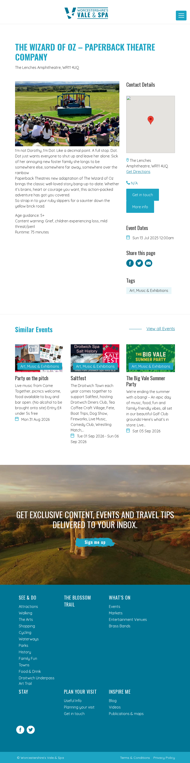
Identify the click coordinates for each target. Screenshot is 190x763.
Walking (25, 613)
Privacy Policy (164, 758)
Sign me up (95, 542)
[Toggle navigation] (181, 15)
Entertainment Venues (128, 619)
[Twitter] (31, 732)
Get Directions (138, 171)
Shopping (27, 626)
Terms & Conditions (135, 758)
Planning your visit (79, 707)
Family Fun (28, 658)
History (25, 652)
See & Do (27, 597)
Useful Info (73, 700)
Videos (115, 707)
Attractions (28, 606)
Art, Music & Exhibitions (149, 290)
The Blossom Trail (77, 601)
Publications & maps (126, 713)
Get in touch (142, 194)
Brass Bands (119, 626)
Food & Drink (30, 671)
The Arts (26, 619)
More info (140, 206)
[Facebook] (20, 732)
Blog (113, 700)
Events (114, 606)
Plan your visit (80, 691)
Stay (23, 691)
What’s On (119, 597)
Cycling (25, 632)
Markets (116, 613)
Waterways (29, 639)
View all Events (160, 328)
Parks (23, 645)
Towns (24, 665)
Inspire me (119, 691)
